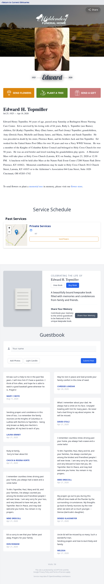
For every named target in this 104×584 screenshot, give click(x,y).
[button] (16, 232)
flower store (76, 186)
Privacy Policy (44, 572)
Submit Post (88, 360)
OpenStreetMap (55, 576)
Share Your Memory (86, 315)
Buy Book (73, 285)
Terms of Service (59, 572)
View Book (57, 285)
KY (36, 233)
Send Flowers (64, 239)
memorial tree (36, 186)
